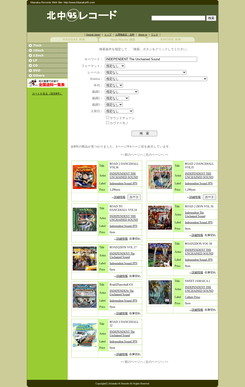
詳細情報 (119, 197)
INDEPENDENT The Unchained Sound (122, 255)
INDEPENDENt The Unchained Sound (122, 292)
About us (142, 34)
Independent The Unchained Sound (195, 214)
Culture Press (192, 297)
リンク (154, 34)
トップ (107, 34)
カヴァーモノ (119, 123)
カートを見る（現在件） (47, 93)
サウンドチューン (122, 118)
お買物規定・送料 (124, 34)
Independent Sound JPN (123, 183)
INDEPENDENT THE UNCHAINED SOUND (124, 175)
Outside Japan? (93, 34)
